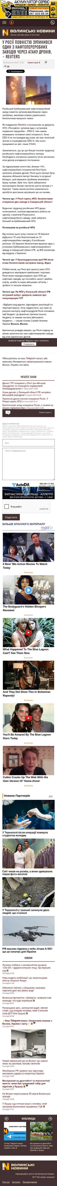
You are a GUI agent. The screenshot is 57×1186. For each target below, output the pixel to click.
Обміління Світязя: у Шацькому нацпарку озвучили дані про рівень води (23, 989)
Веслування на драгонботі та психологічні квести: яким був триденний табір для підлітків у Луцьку (41, 1146)
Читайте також (28, 377)
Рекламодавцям (30, 1182)
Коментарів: (34, 62)
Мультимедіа (28, 1118)
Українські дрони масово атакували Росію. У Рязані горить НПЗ (25, 400)
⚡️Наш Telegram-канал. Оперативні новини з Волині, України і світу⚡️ (15, 1145)
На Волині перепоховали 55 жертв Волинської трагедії (26, 1095)
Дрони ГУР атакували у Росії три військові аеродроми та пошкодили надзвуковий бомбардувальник (23, 385)
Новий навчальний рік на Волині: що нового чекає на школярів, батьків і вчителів (25, 1062)
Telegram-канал (34, 358)
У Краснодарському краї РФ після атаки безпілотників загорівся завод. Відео (27, 261)
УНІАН (32, 143)
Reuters (22, 124)
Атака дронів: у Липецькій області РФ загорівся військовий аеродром (26, 393)
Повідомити (29, 344)
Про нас (6, 1182)
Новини (28, 958)
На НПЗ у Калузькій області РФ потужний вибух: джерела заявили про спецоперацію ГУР (26, 295)
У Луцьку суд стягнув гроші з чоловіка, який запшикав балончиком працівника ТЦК (24, 1105)
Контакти (16, 1182)
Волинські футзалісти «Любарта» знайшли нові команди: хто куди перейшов (26, 999)
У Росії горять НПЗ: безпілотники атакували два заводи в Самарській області (27, 200)
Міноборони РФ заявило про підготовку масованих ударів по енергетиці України (23, 1072)
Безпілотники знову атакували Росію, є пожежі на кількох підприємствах (27, 406)
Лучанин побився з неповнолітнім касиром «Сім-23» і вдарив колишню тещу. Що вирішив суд (26, 967)
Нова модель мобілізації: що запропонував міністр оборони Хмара (24, 979)
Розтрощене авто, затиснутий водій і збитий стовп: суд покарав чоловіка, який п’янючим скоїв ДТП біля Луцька (25, 1010)
